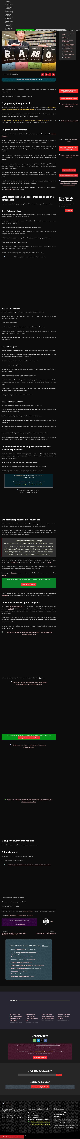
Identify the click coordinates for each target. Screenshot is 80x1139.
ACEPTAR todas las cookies (25, 30)
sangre (4, 575)
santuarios (5, 595)
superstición (10, 189)
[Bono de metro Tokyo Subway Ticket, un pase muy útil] (32, 1008)
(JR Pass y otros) (19, 971)
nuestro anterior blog (28, 911)
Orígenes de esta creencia (66, 36)
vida (49, 562)
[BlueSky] (25, 1118)
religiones (13, 562)
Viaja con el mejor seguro (24, 79)
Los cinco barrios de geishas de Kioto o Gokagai (64, 1016)
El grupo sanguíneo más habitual (68, 55)
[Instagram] (7, 1118)
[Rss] (15, 1118)
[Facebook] (53, 74)
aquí (30, 959)
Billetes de (16, 973)
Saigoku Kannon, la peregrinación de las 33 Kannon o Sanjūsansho (14, 934)
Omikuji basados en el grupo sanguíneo (67, 52)
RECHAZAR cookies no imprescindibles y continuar (50, 30)
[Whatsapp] (5, 1118)
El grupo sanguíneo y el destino (68, 33)
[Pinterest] (18, 1118)
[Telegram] (46, 74)
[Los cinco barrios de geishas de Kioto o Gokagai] (64, 1008)
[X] (49, 74)
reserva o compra (20, 482)
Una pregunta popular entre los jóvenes (67, 49)
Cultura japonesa (67, 57)
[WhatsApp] (42, 74)
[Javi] (46, 921)
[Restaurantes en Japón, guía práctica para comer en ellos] (48, 1008)
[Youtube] (20, 1118)
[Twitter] (12, 1118)
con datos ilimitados (21, 962)
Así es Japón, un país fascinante (46, 933)
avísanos (21, 924)
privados (22, 957)
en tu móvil (22, 976)
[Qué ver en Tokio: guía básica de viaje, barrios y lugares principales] (16, 1008)
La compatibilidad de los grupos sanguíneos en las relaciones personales (68, 46)
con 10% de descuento (27, 965)
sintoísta (13, 573)
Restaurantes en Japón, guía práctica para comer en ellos (48, 1016)
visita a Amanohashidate (15, 606)
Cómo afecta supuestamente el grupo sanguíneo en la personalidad (67, 40)
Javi (52, 921)
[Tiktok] (23, 1118)
